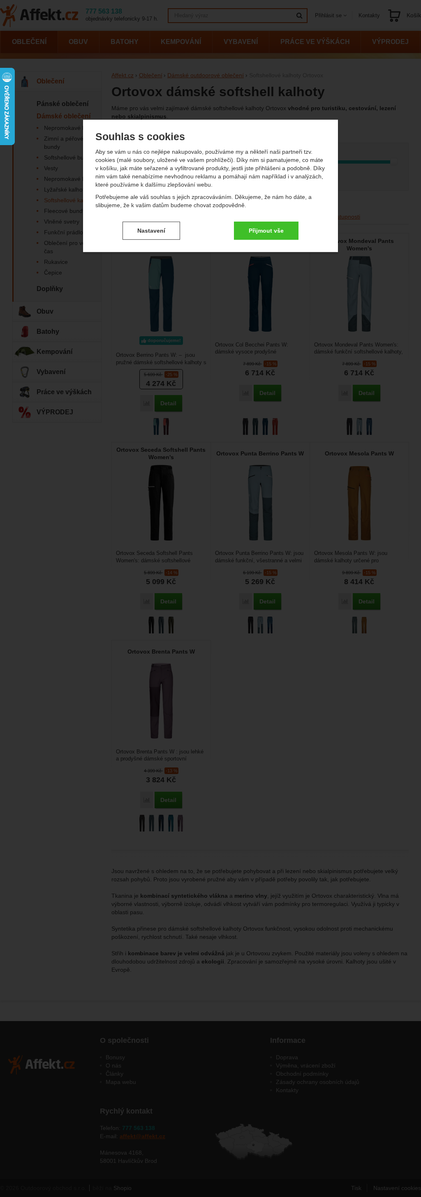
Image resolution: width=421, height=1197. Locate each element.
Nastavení (151, 230)
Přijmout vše (266, 230)
